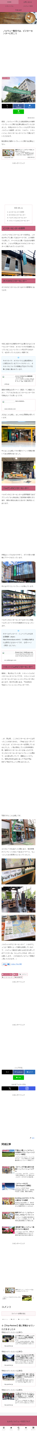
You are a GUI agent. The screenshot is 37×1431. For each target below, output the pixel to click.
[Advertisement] (18, 55)
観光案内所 (19, 977)
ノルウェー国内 (8, 974)
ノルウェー (24, 974)
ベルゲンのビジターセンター (18, 218)
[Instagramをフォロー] (27, 1088)
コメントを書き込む (18, 1313)
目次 (15, 208)
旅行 (16, 974)
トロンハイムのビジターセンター (19, 220)
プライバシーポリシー (18, 1424)
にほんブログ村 (16, 964)
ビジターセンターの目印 (16, 212)
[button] (33, 712)
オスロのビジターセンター (17, 215)
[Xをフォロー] (10, 1088)
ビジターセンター (8, 977)
